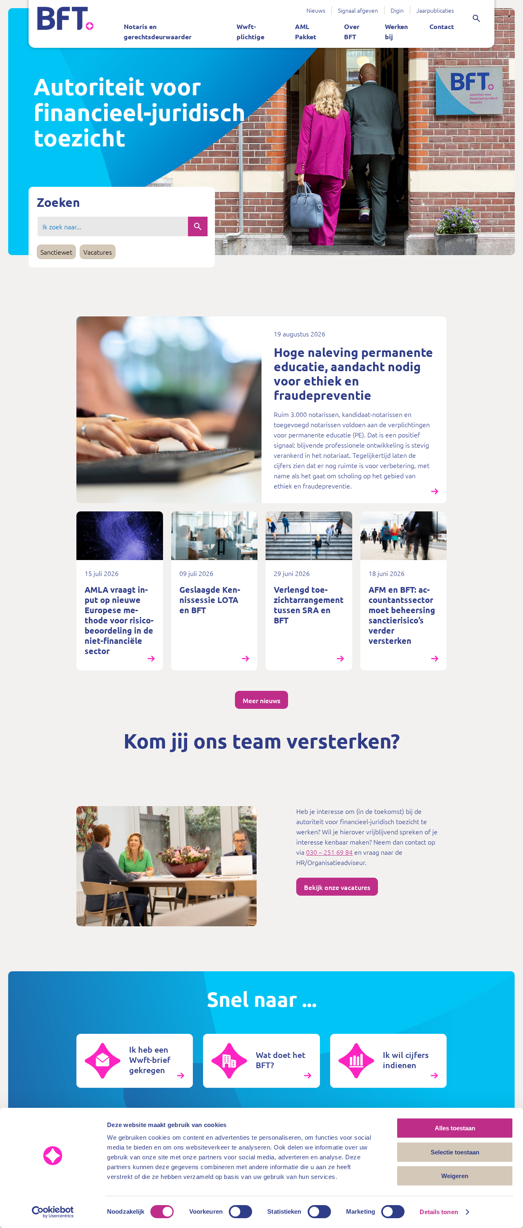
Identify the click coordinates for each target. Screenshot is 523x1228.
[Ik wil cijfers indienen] (388, 1060)
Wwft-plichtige (250, 31)
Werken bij (396, 31)
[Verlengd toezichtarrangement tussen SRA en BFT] (309, 590)
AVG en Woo (217, 6)
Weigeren (454, 1175)
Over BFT (352, 31)
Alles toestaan (455, 1128)
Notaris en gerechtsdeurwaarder (158, 31)
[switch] (240, 1211)
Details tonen (439, 1211)
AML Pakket (305, 31)
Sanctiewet (280, 6)
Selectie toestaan (455, 1152)
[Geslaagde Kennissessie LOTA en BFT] (214, 590)
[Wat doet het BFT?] (261, 1060)
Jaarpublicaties (435, 10)
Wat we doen (167, 6)
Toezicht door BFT (153, 6)
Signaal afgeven (358, 10)
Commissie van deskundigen (288, 6)
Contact (441, 26)
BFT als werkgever (239, 6)
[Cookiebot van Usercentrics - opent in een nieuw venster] (53, 1212)
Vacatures (97, 251)
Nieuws (315, 10)
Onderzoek (264, 6)
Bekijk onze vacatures (337, 887)
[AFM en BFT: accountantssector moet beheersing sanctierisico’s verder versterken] (403, 590)
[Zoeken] (476, 18)
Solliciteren (294, 6)
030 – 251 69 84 (329, 851)
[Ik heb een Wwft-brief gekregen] (134, 1060)
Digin (397, 10)
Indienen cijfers (213, 6)
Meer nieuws (261, 700)
